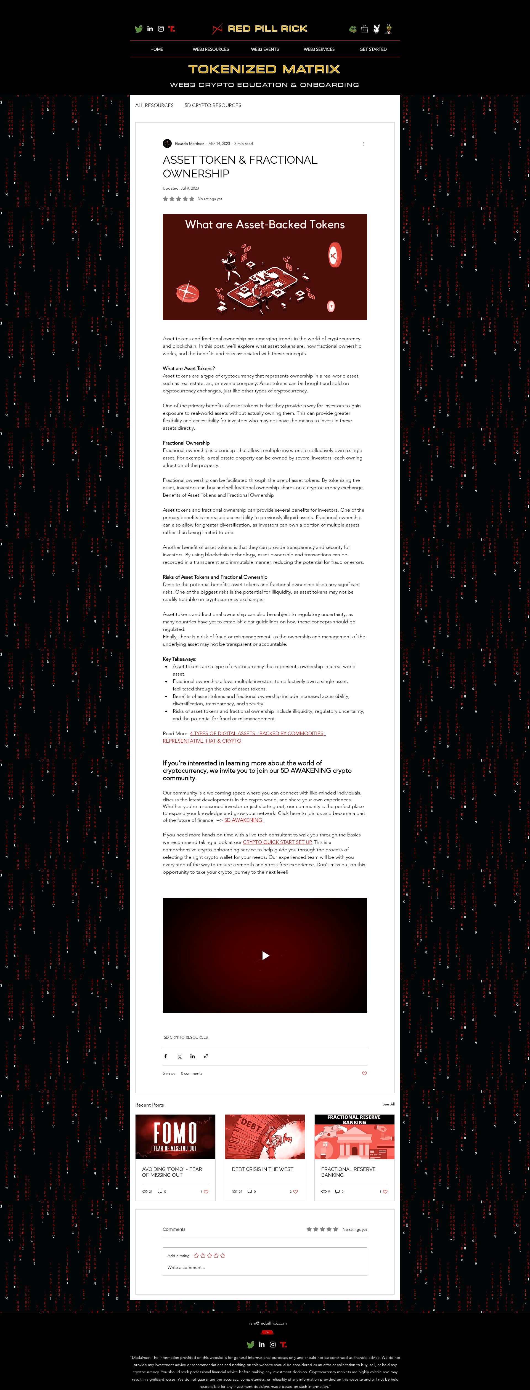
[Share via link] (206, 1056)
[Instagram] (161, 29)
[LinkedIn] (150, 29)
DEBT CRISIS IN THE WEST (262, 1169)
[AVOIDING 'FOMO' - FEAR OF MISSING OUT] (175, 1137)
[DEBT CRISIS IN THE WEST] (265, 1137)
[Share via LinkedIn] (192, 1056)
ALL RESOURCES (154, 105)
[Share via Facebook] (165, 1056)
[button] (364, 29)
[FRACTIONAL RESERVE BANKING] (354, 1137)
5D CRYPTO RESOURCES (213, 105)
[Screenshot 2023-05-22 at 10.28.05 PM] (139, 29)
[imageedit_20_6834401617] (172, 29)
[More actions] (364, 143)
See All (389, 1104)
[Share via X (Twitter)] (179, 1056)
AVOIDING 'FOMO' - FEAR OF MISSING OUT (172, 1172)
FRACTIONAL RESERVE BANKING (348, 1172)
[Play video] (265, 955)
